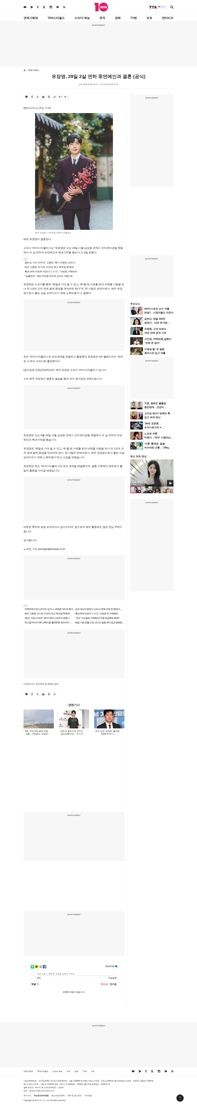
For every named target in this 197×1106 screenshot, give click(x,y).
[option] (151, 472)
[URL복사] (54, 97)
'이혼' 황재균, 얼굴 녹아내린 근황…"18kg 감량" (156, 447)
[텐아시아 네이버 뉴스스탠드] (58, 7)
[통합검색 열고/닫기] (171, 7)
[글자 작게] (66, 97)
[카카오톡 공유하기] (26, 97)
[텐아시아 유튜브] (25, 7)
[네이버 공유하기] (43, 97)
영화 (118, 17)
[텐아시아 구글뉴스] (64, 7)
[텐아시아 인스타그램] (51, 7)
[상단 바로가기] (180, 1098)
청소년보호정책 (58, 1095)
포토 (149, 17)
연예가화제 (31, 17)
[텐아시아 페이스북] (37, 7)
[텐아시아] (101, 7)
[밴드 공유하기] (49, 97)
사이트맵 (88, 1095)
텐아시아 (38, 1100)
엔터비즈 (167, 17)
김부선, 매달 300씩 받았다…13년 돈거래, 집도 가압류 (156, 322)
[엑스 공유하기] (38, 97)
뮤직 (102, 17)
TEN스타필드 (56, 17)
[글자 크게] (60, 97)
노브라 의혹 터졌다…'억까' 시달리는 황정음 (157, 437)
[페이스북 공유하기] (32, 97)
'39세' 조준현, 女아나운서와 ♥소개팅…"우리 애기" (155, 427)
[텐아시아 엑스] (44, 7)
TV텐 (133, 17)
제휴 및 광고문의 (74, 1095)
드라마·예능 (82, 17)
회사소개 (27, 1095)
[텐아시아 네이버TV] (32, 7)
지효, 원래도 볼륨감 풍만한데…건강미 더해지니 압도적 (155, 407)
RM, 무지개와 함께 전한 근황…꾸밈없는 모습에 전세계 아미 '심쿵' (36, 734)
